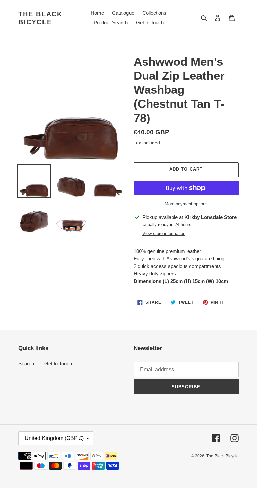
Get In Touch (58, 363)
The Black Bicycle (40, 18)
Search (26, 363)
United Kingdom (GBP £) (54, 438)
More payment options (186, 203)
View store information (163, 233)
